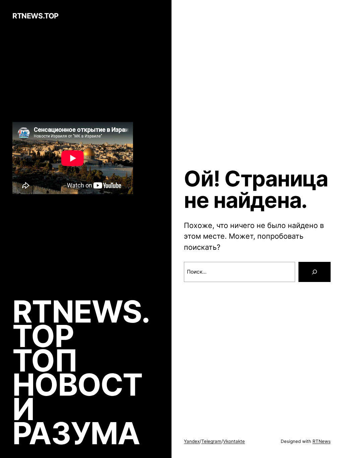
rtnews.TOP (35, 15)
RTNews (322, 441)
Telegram (211, 441)
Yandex (192, 441)
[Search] (314, 272)
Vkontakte (234, 441)
